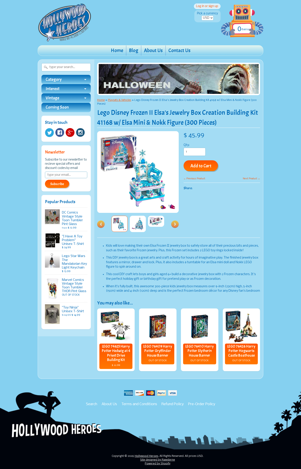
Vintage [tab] (52, 98)
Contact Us (179, 50)
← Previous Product (194, 178)
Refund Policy (173, 404)
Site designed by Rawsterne (157, 460)
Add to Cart (200, 166)
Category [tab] (54, 79)
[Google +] (70, 132)
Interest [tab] (52, 88)
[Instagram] (80, 132)
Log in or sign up (207, 6)
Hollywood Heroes (146, 456)
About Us (153, 50)
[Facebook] (59, 132)
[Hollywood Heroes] (65, 39)
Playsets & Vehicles (119, 100)
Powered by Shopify (157, 463)
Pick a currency (207, 13)
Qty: (187, 145)
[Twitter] (49, 132)
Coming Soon (57, 107)
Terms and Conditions (139, 404)
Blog (133, 50)
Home (117, 50)
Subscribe (57, 184)
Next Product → (251, 178)
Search (91, 404)
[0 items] (242, 16)
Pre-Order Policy (201, 404)
